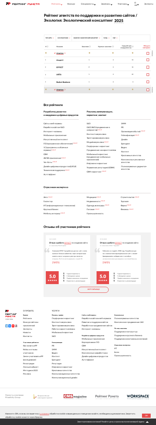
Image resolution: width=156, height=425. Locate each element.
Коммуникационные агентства (66, 374)
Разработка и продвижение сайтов (97, 326)
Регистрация (28, 364)
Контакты (27, 336)
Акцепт (60, 60)
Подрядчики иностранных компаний (130, 339)
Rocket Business (63, 82)
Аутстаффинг (88, 360)
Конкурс (71, 4)
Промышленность (122, 356)
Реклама (27, 374)
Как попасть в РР (30, 346)
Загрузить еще (93, 289)
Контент (56, 356)
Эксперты (148, 4)
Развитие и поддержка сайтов (95, 322)
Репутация (56, 364)
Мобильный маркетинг (62, 332)
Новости (27, 332)
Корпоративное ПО (90, 342)
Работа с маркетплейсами (63, 329)
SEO (54, 336)
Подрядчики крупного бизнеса (128, 336)
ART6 (58, 75)
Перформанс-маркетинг (63, 318)
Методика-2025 (30, 370)
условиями (44, 414)
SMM (54, 350)
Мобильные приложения (93, 339)
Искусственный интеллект (94, 350)
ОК (146, 416)
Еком (116, 352)
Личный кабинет (31, 367)
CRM (84, 346)
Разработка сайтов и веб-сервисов (96, 318)
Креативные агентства (62, 370)
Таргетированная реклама (63, 326)
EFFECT (59, 67)
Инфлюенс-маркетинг (62, 367)
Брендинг (56, 360)
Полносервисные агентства (126, 318)
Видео (55, 353)
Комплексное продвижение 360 (129, 322)
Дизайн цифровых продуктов (95, 356)
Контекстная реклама (61, 322)
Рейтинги (27, 318)
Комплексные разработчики (95, 353)
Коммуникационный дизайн (64, 378)
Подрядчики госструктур (125, 332)
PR (53, 346)
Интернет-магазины (91, 329)
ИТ (115, 348)
